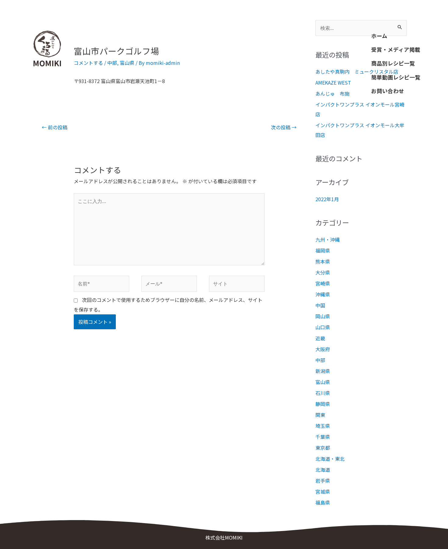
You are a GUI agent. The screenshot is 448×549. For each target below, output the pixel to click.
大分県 (322, 272)
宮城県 (322, 491)
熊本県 (322, 261)
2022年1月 (327, 199)
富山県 (127, 62)
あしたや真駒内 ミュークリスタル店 (356, 71)
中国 (320, 305)
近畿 (320, 338)
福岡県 (322, 250)
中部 (112, 62)
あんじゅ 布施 (332, 93)
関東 (320, 414)
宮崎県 (322, 283)
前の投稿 (54, 127)
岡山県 (322, 316)
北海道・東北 (330, 458)
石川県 (322, 393)
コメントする (88, 62)
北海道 (322, 469)
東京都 (322, 447)
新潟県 (322, 371)
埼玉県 (322, 425)
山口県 (322, 327)
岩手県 (322, 480)
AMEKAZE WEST (333, 82)
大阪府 (322, 349)
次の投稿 (284, 127)
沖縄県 (322, 294)
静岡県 (322, 403)
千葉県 (322, 436)
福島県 (322, 502)
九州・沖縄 (327, 239)
